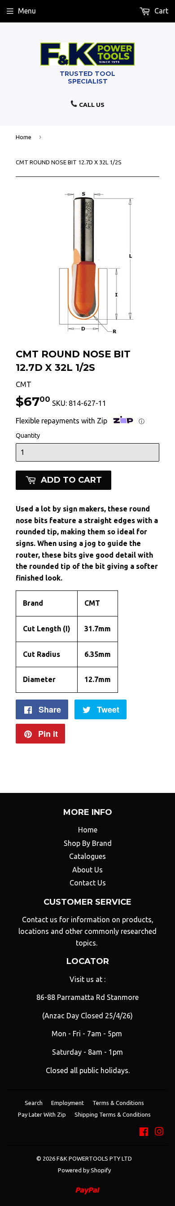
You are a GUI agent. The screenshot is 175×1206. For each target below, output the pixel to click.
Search (34, 1103)
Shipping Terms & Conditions (112, 1114)
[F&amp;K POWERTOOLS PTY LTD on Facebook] (144, 1132)
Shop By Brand (88, 843)
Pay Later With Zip (42, 1114)
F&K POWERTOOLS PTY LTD (94, 1158)
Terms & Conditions (118, 1103)
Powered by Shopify (84, 1170)
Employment (67, 1103)
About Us (87, 870)
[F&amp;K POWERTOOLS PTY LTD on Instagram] (159, 1132)
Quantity (28, 435)
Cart (160, 11)
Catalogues (87, 856)
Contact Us (88, 883)
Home (23, 137)
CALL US (91, 104)
